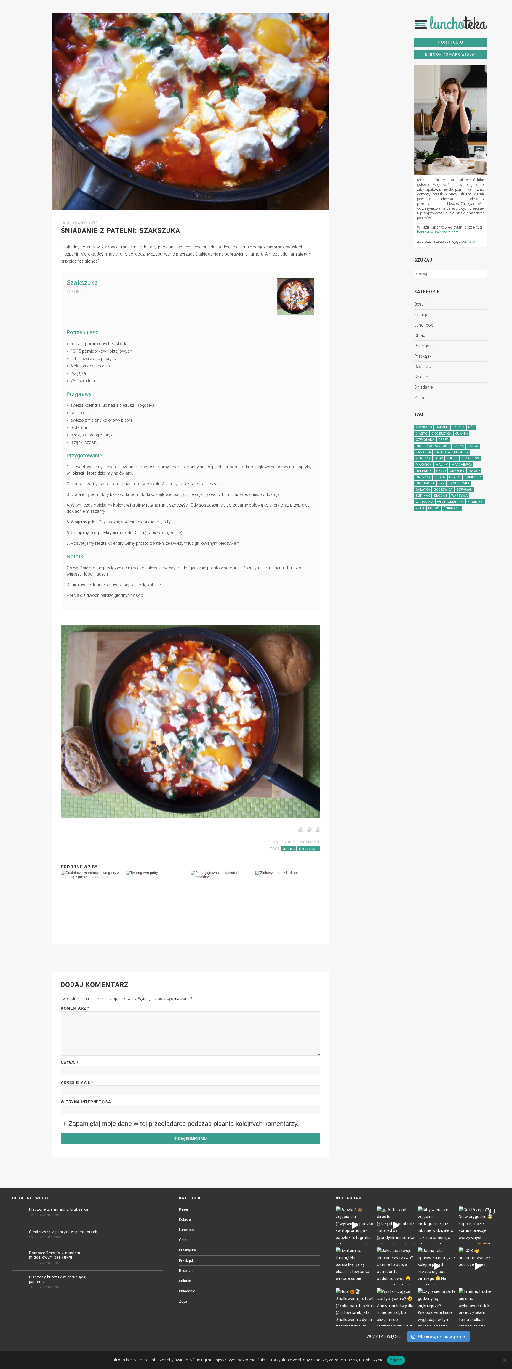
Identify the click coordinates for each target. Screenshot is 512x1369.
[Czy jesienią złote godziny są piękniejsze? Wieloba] (437, 1307)
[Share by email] (316, 831)
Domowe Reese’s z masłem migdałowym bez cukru (54, 1255)
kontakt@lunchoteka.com (438, 232)
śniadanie (423, 387)
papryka (423, 477)
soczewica (443, 489)
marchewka (462, 465)
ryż (442, 483)
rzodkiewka (459, 483)
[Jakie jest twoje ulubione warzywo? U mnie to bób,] (396, 1266)
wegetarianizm (450, 502)
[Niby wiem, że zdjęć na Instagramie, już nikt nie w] (437, 1225)
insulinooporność (432, 446)
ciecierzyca (441, 434)
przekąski (423, 356)
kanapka (423, 452)
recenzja (422, 366)
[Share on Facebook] (299, 831)
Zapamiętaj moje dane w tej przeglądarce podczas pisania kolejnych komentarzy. (183, 1123)
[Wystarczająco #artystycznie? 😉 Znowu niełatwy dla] (396, 1307)
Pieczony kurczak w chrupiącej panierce (58, 1279)
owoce (474, 471)
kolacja (421, 314)
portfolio (468, 242)
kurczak (423, 458)
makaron (424, 465)
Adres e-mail (77, 1082)
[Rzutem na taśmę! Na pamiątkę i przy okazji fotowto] (355, 1266)
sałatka (421, 377)
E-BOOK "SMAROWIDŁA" (451, 54)
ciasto (422, 434)
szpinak (423, 496)
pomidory (473, 477)
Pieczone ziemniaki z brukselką (58, 1209)
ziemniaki (475, 502)
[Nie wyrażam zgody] (505, 1360)
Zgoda (396, 1359)
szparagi (464, 489)
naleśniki (424, 471)
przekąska (424, 345)
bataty (458, 427)
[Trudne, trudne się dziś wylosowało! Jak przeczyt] (478, 1307)
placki (454, 477)
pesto (439, 477)
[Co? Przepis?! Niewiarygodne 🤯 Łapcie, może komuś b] (478, 1225)
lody (438, 458)
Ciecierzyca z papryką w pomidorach (63, 1232)
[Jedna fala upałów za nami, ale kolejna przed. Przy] (437, 1266)
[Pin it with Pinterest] (308, 831)
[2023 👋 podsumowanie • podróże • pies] (478, 1266)
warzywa (459, 496)
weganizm (424, 502)
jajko (473, 446)
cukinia (461, 434)
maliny (442, 465)
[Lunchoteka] (451, 25)
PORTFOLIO (450, 42)
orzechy (457, 471)
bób (471, 427)
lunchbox (423, 325)
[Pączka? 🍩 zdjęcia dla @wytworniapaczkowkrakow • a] (355, 1225)
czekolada (425, 440)
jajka (458, 446)
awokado (424, 427)
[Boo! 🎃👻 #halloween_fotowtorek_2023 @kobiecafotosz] (355, 1307)
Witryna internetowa (86, 1102)
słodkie (440, 496)
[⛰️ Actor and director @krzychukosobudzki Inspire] (396, 1225)
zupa (419, 398)
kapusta (442, 452)
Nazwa (70, 1063)
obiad (419, 335)
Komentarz (75, 1008)
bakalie (442, 427)
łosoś (433, 508)
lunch (452, 458)
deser (419, 304)
